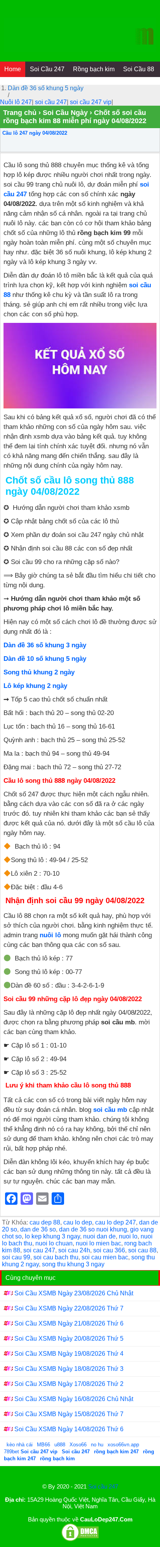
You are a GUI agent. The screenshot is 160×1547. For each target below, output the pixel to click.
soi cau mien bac (105, 1257)
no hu (98, 1445)
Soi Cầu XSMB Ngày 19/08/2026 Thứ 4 (68, 1353)
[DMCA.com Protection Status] (80, 1540)
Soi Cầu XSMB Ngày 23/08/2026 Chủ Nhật (73, 1293)
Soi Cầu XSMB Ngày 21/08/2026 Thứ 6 (68, 1323)
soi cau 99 (16, 1257)
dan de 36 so (38, 1229)
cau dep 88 (45, 1222)
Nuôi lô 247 (16, 102)
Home (12, 69)
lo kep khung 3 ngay (52, 1236)
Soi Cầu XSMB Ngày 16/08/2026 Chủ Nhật (73, 1399)
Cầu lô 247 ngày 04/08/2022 (34, 133)
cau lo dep (77, 1222)
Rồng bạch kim (94, 69)
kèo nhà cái (20, 1445)
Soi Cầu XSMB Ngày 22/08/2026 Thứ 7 (68, 1308)
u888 (59, 1445)
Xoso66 (79, 1445)
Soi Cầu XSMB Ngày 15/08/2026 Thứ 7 (68, 1414)
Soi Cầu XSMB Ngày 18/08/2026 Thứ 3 (68, 1368)
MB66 (43, 1445)
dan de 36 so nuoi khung (93, 1229)
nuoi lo (128, 1236)
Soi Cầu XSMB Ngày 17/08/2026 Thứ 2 (68, 1384)
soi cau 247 (39, 1250)
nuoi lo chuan (54, 1243)
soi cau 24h (74, 1250)
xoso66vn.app (124, 1445)
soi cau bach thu (55, 1257)
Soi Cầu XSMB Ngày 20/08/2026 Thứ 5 (68, 1338)
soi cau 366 (109, 1250)
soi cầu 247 (51, 102)
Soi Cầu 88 (138, 69)
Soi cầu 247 (103, 1486)
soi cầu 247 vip (90, 102)
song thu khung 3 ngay (73, 1264)
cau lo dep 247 (115, 1222)
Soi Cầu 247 (47, 69)
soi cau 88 (142, 1250)
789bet (12, 1451)
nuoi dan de (99, 1236)
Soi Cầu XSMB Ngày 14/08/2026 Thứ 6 (68, 1429)
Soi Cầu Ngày (65, 113)
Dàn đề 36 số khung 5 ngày (45, 88)
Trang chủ (20, 113)
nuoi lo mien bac (98, 1243)
